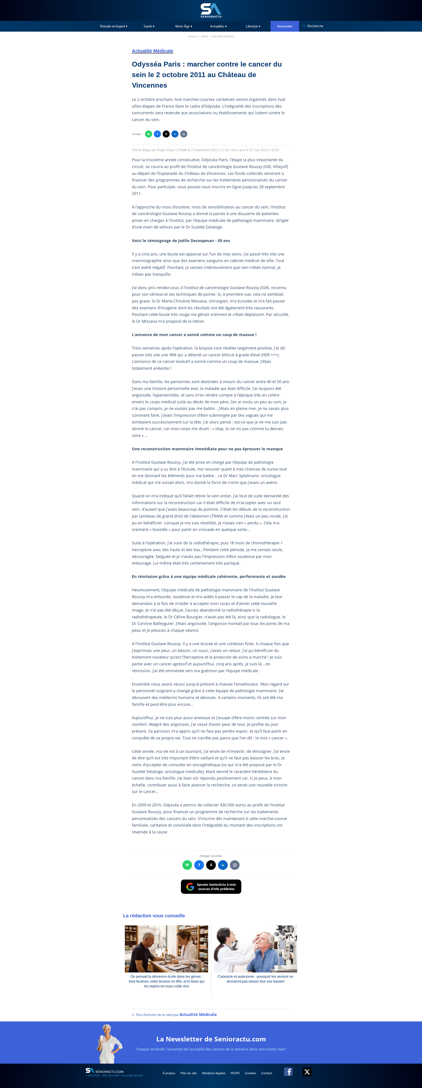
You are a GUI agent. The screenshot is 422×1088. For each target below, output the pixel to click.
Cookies (251, 1073)
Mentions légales (214, 1073)
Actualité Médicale (223, 36)
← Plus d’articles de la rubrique (174, 1014)
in (175, 134)
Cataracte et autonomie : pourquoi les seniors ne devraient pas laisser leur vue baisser (255, 979)
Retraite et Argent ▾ (113, 26)
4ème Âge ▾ (183, 26)
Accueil (192, 36)
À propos (169, 1073)
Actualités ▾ (218, 26)
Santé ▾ (149, 26)
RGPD (235, 1073)
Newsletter (285, 26)
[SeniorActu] (211, 10)
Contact (266, 1073)
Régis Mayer (166, 150)
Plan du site (189, 1073)
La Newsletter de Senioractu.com (211, 1038)
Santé (204, 36)
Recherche (315, 26)
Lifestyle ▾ (253, 26)
